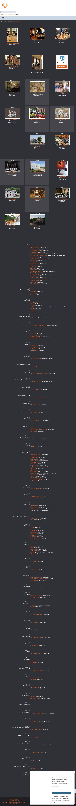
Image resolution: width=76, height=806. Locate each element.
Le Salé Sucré (34, 310)
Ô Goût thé (33, 465)
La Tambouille (34, 622)
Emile (31, 706)
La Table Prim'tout (35, 420)
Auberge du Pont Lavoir (37, 714)
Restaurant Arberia (35, 271)
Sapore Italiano (34, 478)
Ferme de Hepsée (35, 498)
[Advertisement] (40, 5)
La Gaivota (33, 473)
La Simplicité (34, 459)
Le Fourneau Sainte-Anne (37, 325)
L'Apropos (33, 679)
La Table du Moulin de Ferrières (39, 373)
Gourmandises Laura (36, 729)
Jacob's (32, 527)
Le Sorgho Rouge (35, 283)
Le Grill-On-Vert (35, 389)
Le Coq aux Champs (35, 439)
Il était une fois (34, 597)
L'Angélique (33, 468)
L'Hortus (32, 446)
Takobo (32, 266)
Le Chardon (33, 509)
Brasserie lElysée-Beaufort (37, 254)
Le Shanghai (33, 464)
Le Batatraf (33, 530)
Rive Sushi (33, 249)
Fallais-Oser (33, 507)
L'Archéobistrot (34, 687)
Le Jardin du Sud (12, 93)
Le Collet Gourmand (12, 66)
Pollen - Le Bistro (35, 307)
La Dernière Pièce (62, 145)
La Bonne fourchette (36, 577)
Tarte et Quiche (34, 280)
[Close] (74, 772)
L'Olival (32, 760)
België (2, 15)
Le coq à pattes (34, 752)
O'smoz (32, 552)
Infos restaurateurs (13, 800)
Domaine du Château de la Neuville (40, 279)
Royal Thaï (33, 257)
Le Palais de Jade (35, 454)
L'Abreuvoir (33, 605)
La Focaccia (33, 318)
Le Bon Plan (33, 481)
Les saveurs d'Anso (62, 119)
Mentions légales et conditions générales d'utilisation (13, 803)
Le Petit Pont (34, 721)
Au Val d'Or (33, 546)
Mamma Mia (33, 471)
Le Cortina (33, 246)
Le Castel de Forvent (36, 479)
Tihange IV (33, 291)
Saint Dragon (34, 460)
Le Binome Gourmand (36, 596)
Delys (31, 519)
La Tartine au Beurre (36, 250)
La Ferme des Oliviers (36, 653)
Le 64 (31, 547)
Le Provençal (34, 350)
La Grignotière (34, 549)
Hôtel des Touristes (35, 381)
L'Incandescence (35, 338)
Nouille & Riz (34, 457)
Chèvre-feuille (37, 93)
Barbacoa (33, 533)
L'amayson (33, 346)
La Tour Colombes (35, 247)
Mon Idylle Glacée (35, 698)
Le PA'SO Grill (34, 302)
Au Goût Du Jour (34, 263)
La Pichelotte (62, 176)
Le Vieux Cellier (34, 689)
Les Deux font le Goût (36, 678)
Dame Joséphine (34, 335)
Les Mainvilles (34, 768)
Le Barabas (33, 260)
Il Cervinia (33, 537)
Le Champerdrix (37, 69)
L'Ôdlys (32, 304)
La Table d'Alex (12, 199)
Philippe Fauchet (35, 518)
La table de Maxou (37, 39)
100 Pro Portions (35, 405)
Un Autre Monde (34, 277)
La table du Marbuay (36, 614)
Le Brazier (33, 661)
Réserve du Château (62, 199)
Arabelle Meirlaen (35, 336)
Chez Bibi (33, 745)
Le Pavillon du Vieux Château (38, 429)
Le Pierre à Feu (34, 538)
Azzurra (32, 268)
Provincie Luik (10, 15)
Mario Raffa (12, 225)
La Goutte (37, 146)
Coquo (32, 606)
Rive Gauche (33, 252)
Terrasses (16, 22)
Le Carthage (33, 293)
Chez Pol (32, 529)
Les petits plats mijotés (36, 397)
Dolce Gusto (33, 569)
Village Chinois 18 (35, 273)
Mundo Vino (33, 276)
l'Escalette (33, 554)
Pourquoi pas (34, 505)
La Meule (32, 696)
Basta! (32, 308)
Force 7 (32, 305)
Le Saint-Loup (34, 349)
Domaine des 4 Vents (36, 496)
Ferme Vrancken (37, 172)
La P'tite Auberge (35, 412)
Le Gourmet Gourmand (36, 670)
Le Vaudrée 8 (34, 265)
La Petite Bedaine (35, 347)
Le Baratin (33, 428)
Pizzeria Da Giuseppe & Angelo (39, 578)
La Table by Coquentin (36, 737)
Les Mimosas (33, 662)
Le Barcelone (34, 456)
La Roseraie (33, 431)
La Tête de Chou (34, 274)
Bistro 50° (33, 333)
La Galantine (33, 561)
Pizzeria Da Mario (35, 551)
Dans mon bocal (37, 199)
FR (71, 2)
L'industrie (33, 532)
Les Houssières (34, 588)
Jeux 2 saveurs (34, 580)
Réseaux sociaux (13, 799)
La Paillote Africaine (36, 259)
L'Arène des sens (12, 119)
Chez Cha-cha (34, 645)
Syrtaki (32, 470)
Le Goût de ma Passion (36, 637)
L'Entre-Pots (62, 92)
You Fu (32, 476)
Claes (31, 294)
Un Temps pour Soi (35, 366)
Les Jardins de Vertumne (37, 119)
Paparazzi (33, 535)
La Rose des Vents (35, 467)
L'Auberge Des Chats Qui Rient (38, 255)
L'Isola (32, 630)
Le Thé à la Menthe (35, 358)
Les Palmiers (34, 474)
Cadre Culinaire (62, 39)
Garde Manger (37, 226)
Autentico (33, 282)
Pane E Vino (33, 269)
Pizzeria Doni (34, 462)
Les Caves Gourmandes (12, 43)
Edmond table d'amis (36, 488)
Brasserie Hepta (12, 172)
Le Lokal (32, 262)
